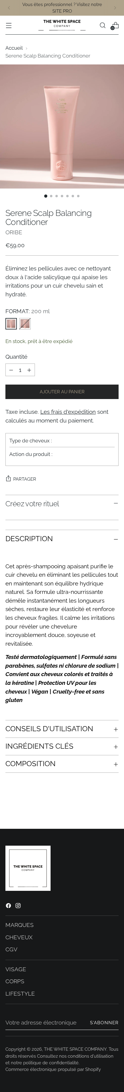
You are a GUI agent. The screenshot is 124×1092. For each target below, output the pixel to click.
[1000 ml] (25, 323)
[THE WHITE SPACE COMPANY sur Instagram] (18, 906)
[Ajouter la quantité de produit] (29, 370)
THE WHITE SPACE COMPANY (75, 1049)
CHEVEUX (19, 937)
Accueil (14, 48)
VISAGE (15, 969)
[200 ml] (11, 323)
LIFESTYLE (20, 993)
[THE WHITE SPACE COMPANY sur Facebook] (9, 906)
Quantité (16, 356)
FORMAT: (27, 311)
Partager (24, 479)
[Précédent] (9, 8)
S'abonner (104, 1022)
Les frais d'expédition (68, 411)
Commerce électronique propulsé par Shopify (53, 1069)
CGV (11, 949)
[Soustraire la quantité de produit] (11, 370)
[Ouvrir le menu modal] (8, 25)
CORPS (14, 981)
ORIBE (13, 232)
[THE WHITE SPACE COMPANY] (62, 25)
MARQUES (19, 925)
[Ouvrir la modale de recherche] (102, 25)
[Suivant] (115, 8)
